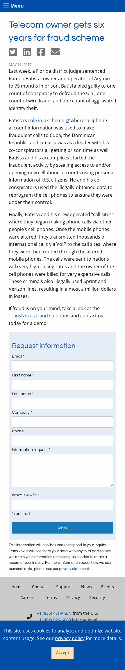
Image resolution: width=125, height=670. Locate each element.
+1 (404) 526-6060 (54, 620)
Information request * (31, 450)
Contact (39, 586)
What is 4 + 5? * (26, 495)
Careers (27, 597)
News (86, 586)
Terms (51, 597)
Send (62, 527)
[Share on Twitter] (16, 53)
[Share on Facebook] (44, 53)
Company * (22, 412)
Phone (18, 431)
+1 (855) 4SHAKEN (54, 613)
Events (107, 586)
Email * (18, 356)
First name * (23, 375)
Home (17, 586)
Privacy (73, 597)
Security (97, 597)
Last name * (22, 394)
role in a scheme (46, 120)
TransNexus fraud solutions (39, 315)
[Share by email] (58, 53)
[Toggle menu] (6, 5)
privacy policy (70, 638)
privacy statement (74, 569)
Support (64, 586)
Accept (62, 652)
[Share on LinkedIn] (30, 53)
